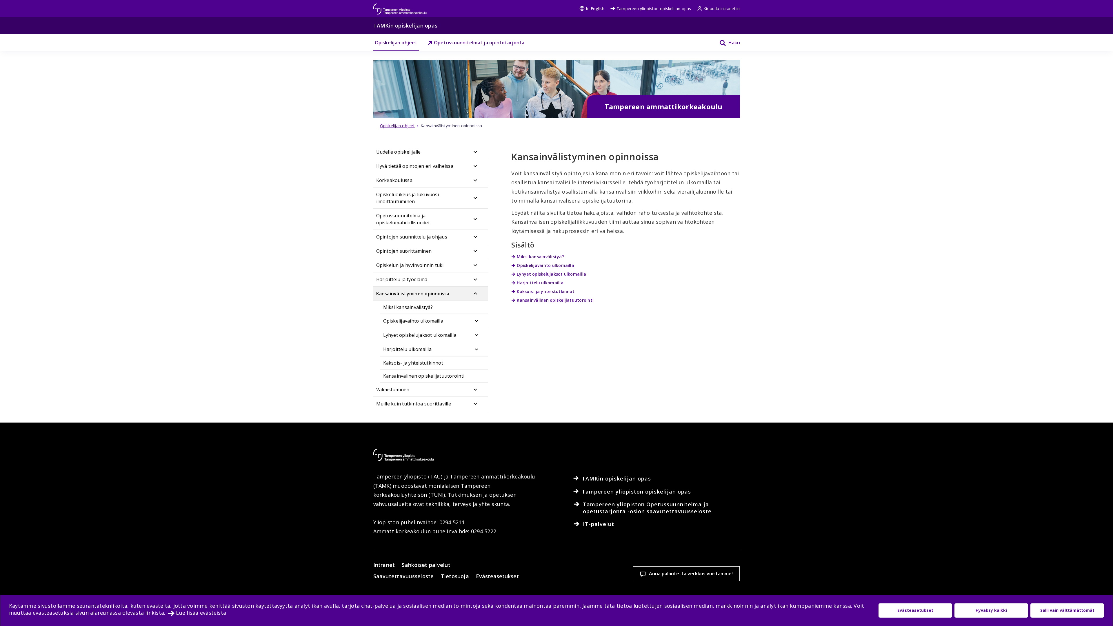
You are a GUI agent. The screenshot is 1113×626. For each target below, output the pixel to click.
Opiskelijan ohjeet (396, 42)
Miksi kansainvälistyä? (408, 307)
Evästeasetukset (497, 576)
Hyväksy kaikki (991, 610)
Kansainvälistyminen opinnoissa (413, 293)
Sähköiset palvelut (426, 564)
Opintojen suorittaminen (404, 251)
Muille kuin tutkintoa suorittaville (413, 404)
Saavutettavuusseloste (403, 576)
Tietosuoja (455, 576)
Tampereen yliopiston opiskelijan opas (653, 8)
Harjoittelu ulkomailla (407, 349)
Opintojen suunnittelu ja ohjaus (411, 237)
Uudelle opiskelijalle (398, 152)
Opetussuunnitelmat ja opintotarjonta (479, 42)
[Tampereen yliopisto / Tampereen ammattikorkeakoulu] (405, 6)
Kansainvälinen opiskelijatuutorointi (424, 376)
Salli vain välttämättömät (1067, 610)
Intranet (384, 564)
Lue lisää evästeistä (201, 612)
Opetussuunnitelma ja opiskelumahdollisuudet (403, 219)
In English (595, 8)
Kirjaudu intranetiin (721, 8)
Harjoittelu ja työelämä (402, 279)
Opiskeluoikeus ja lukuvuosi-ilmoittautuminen (408, 198)
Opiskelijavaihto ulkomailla (413, 321)
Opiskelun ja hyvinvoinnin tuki (410, 265)
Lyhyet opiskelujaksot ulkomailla (420, 335)
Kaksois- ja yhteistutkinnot (413, 363)
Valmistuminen (393, 389)
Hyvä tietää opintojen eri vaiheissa (414, 166)
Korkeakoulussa (394, 180)
